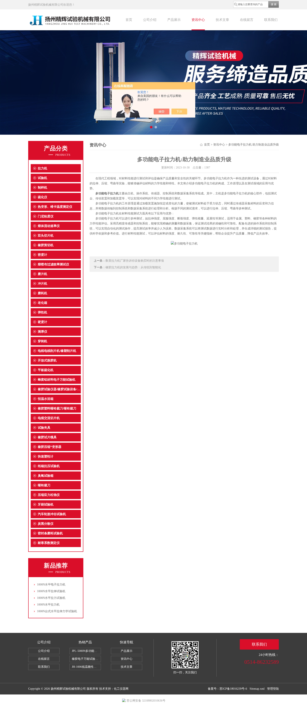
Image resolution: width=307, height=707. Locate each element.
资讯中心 (198, 20)
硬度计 (42, 322)
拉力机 (42, 168)
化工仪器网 (121, 688)
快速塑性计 (45, 456)
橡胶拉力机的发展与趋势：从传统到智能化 (133, 267)
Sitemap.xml (257, 688)
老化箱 (42, 302)
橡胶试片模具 (47, 437)
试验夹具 (44, 427)
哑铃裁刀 (44, 485)
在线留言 (246, 20)
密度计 (42, 254)
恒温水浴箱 (45, 398)
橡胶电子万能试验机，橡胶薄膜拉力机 (86, 658)
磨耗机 (42, 293)
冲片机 (42, 283)
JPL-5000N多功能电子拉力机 (86, 651)
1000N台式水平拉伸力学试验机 (57, 611)
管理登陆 (273, 688)
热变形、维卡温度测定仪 (55, 206)
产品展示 (174, 20)
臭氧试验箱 (45, 475)
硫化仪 (42, 197)
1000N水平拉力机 (48, 604)
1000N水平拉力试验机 (51, 597)
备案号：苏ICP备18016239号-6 (227, 688)
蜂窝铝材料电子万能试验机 (56, 379)
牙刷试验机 (45, 504)
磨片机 (42, 274)
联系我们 (271, 20)
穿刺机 (42, 341)
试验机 (42, 178)
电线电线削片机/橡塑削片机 (57, 350)
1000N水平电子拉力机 (51, 584)
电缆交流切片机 (49, 418)
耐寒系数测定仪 (49, 543)
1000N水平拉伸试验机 (51, 591)
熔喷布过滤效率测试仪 (53, 264)
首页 (129, 20)
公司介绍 (149, 20)
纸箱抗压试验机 (49, 466)
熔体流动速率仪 (49, 226)
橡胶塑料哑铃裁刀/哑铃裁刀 (57, 408)
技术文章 (222, 20)
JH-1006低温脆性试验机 (86, 666)
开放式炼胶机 (47, 360)
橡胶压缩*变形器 (49, 447)
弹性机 (42, 312)
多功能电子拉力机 (107, 193)
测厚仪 (42, 331)
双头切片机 (45, 235)
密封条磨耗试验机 (50, 533)
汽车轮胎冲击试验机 (52, 514)
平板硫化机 (45, 370)
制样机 (42, 187)
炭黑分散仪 (45, 523)
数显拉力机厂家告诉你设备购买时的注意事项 (134, 260)
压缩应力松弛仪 (49, 495)
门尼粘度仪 (45, 216)
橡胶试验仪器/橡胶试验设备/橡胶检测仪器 (59, 389)
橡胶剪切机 (45, 245)
